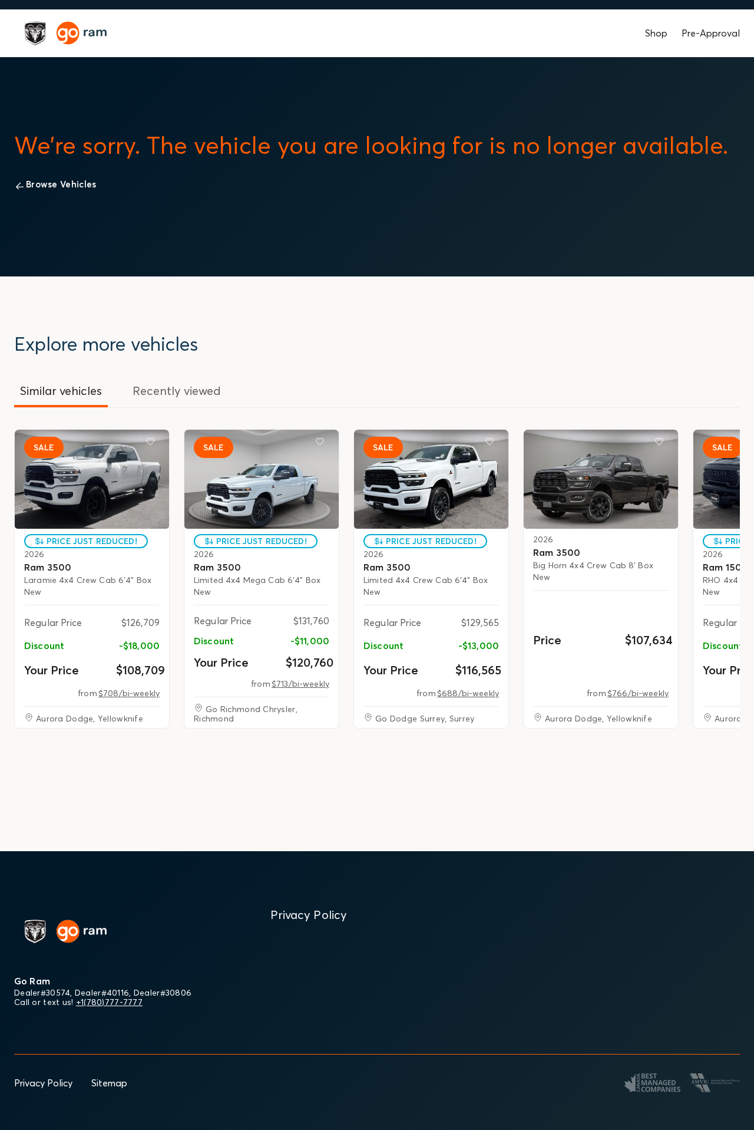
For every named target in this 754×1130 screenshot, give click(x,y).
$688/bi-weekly (468, 693)
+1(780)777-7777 (109, 1002)
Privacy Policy (43, 1083)
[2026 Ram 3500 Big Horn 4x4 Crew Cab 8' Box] (601, 479)
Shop (656, 33)
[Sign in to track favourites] (152, 444)
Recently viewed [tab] (177, 390)
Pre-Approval (711, 33)
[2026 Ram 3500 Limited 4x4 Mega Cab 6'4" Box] (261, 479)
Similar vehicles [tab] (61, 390)
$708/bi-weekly (129, 693)
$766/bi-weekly (638, 693)
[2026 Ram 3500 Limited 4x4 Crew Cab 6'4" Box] (431, 479)
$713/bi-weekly (300, 683)
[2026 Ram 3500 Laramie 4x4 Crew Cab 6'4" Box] (92, 479)
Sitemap (109, 1083)
